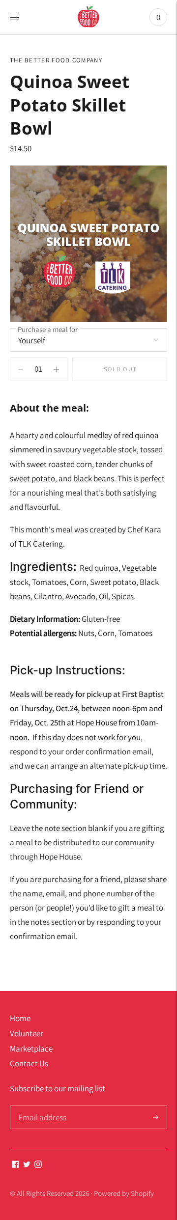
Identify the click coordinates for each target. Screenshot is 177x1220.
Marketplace (31, 1048)
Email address (41, 1106)
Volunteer (26, 1033)
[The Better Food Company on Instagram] (38, 1165)
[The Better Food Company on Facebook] (15, 1165)
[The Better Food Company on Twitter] (26, 1165)
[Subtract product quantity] (56, 369)
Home (20, 1018)
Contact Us (29, 1063)
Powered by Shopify (124, 1193)
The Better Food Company (56, 60)
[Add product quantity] (20, 369)
